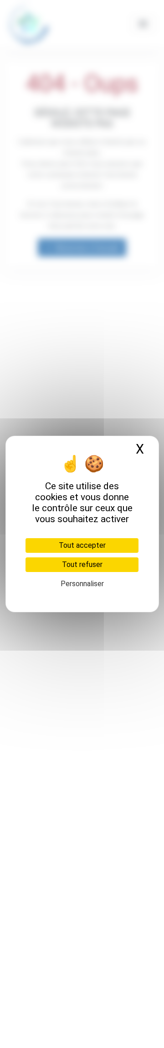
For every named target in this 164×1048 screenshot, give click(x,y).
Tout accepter (82, 545)
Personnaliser (82, 583)
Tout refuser (82, 564)
